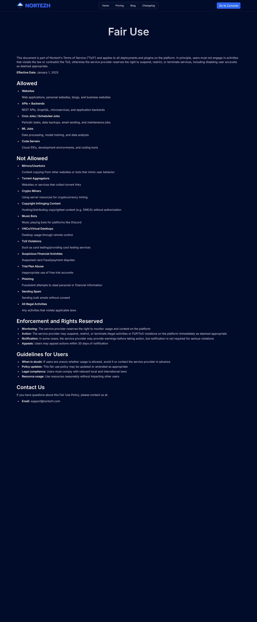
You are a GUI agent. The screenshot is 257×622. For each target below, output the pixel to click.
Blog (133, 5)
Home (105, 5)
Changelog (148, 5)
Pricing (120, 5)
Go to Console (228, 5)
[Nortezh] (33, 5)
